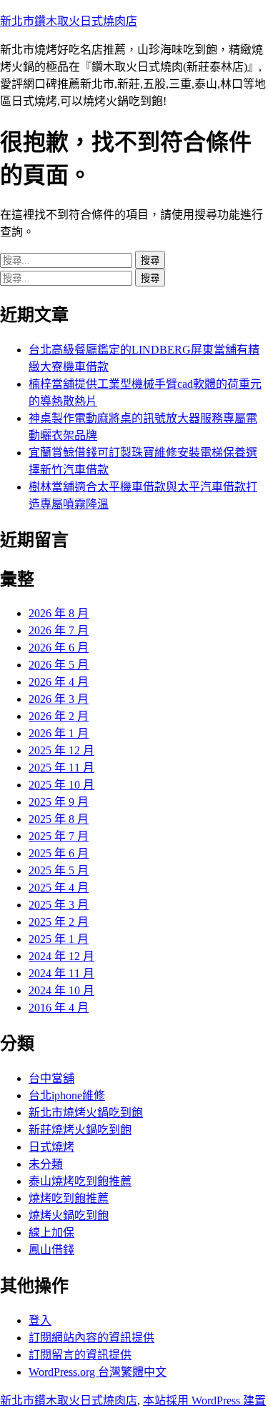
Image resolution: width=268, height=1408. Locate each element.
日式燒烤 (51, 1147)
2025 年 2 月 (59, 922)
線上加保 (51, 1233)
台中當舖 (51, 1078)
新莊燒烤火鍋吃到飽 (80, 1130)
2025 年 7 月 (59, 836)
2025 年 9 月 (59, 802)
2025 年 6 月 (59, 853)
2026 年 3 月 (59, 699)
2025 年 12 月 (61, 750)
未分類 (46, 1164)
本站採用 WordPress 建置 (204, 1400)
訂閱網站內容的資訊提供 (91, 1338)
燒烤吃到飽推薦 (69, 1198)
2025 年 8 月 (59, 819)
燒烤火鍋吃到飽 (69, 1215)
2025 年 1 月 (59, 939)
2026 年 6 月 (59, 647)
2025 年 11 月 (61, 768)
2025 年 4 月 (59, 888)
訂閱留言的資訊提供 (80, 1355)
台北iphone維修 (67, 1095)
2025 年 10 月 (61, 785)
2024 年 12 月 (61, 956)
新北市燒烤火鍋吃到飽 (86, 1113)
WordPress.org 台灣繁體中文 (98, 1372)
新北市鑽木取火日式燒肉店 (68, 21)
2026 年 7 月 (59, 630)
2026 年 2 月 (59, 716)
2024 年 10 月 (61, 990)
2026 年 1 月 (59, 733)
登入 (40, 1320)
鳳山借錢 (51, 1250)
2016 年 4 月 (59, 1008)
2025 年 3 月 (59, 905)
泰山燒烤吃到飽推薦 (80, 1181)
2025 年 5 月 (59, 870)
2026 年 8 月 (59, 613)
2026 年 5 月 (59, 665)
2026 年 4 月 (59, 682)
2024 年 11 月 (61, 973)
